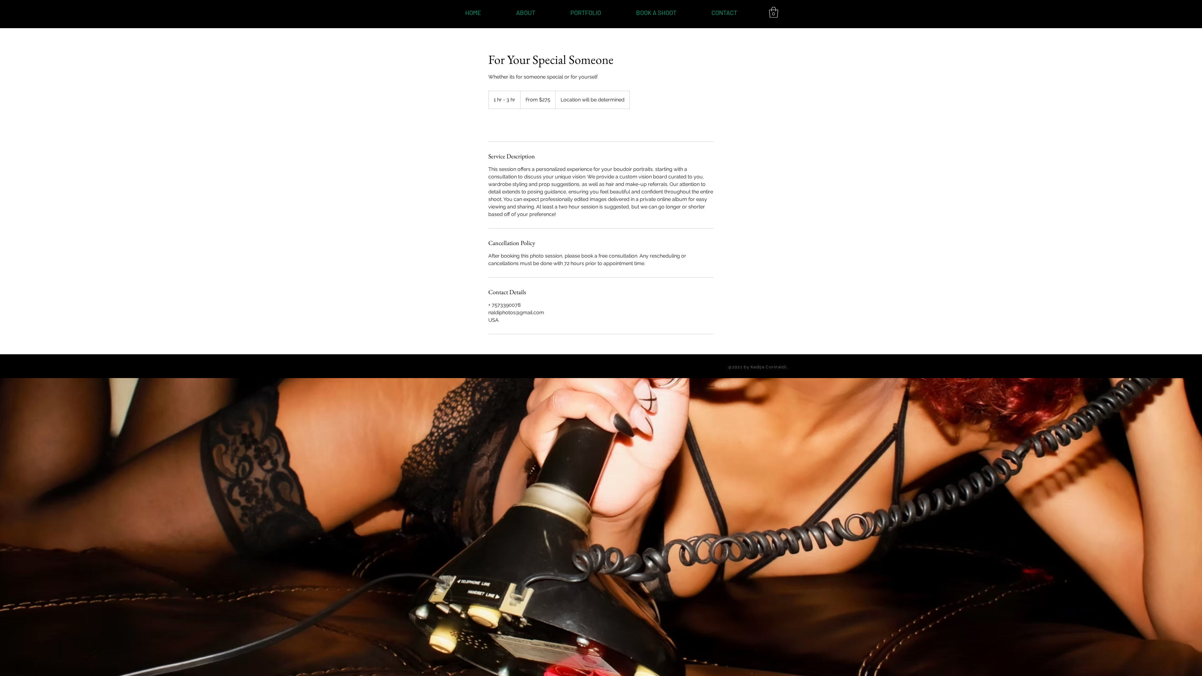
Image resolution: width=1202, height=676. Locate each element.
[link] (509, 125)
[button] (773, 12)
